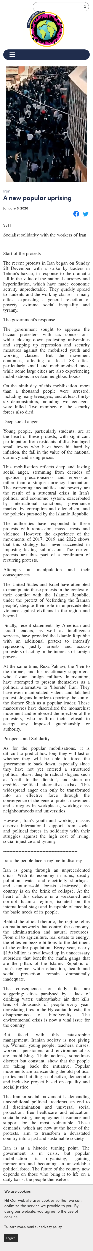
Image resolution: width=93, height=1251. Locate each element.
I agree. (11, 1238)
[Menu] (12, 55)
